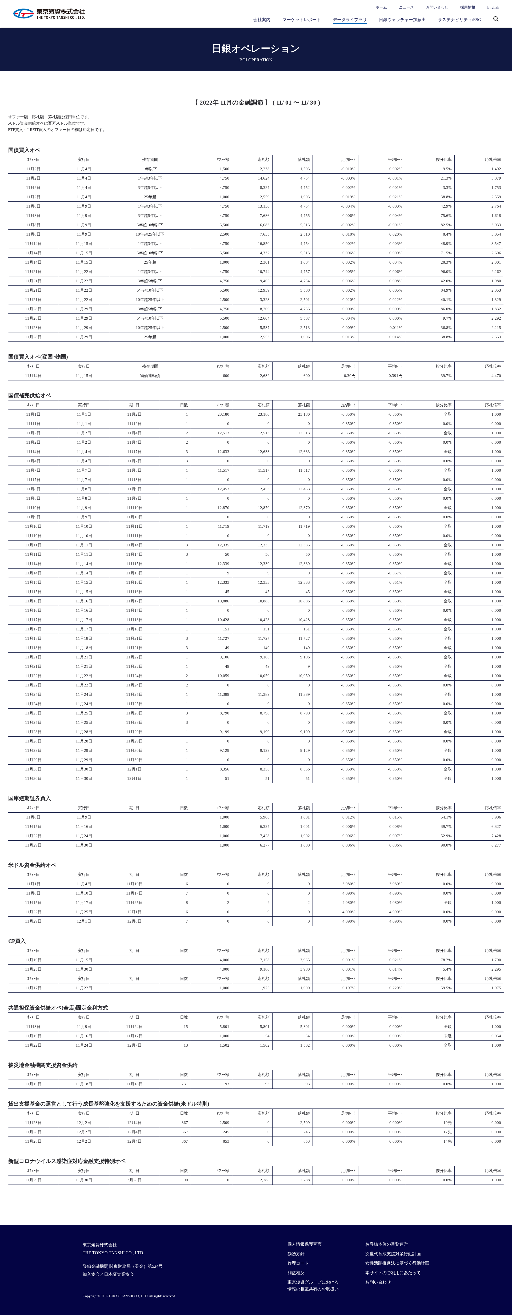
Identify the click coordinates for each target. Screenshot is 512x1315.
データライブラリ (350, 19)
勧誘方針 (296, 1254)
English (493, 7)
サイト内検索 (496, 19)
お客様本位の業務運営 (386, 1244)
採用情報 (467, 7)
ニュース (406, 7)
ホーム (381, 7)
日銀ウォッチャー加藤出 (402, 19)
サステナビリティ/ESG (459, 19)
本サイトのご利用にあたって (393, 1272)
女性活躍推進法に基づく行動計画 (397, 1263)
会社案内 (261, 19)
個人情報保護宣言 (304, 1244)
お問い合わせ (437, 7)
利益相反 (296, 1272)
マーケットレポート (301, 19)
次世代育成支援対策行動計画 (393, 1254)
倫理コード (298, 1263)
